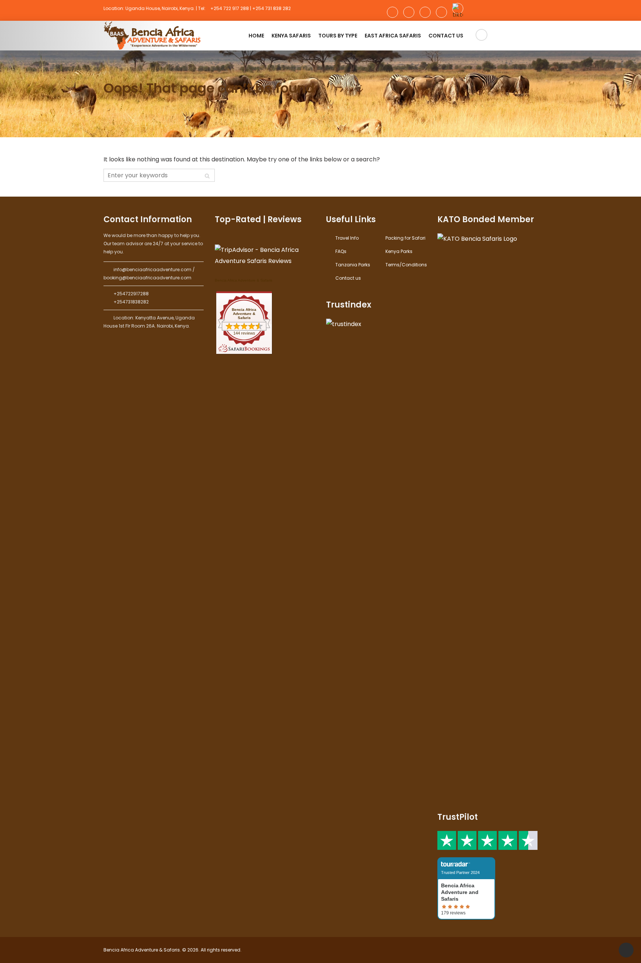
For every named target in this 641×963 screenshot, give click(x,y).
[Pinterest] (441, 12)
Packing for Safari (405, 238)
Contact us (445, 35)
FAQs (340, 251)
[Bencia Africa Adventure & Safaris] (153, 35)
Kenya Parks (398, 251)
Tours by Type (337, 35)
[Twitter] (425, 12)
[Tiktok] (457, 8)
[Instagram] (408, 12)
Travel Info (347, 238)
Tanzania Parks (352, 265)
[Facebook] (392, 12)
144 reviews (244, 333)
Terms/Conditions (406, 265)
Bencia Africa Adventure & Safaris (243, 280)
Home (256, 35)
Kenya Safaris (291, 35)
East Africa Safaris (393, 35)
